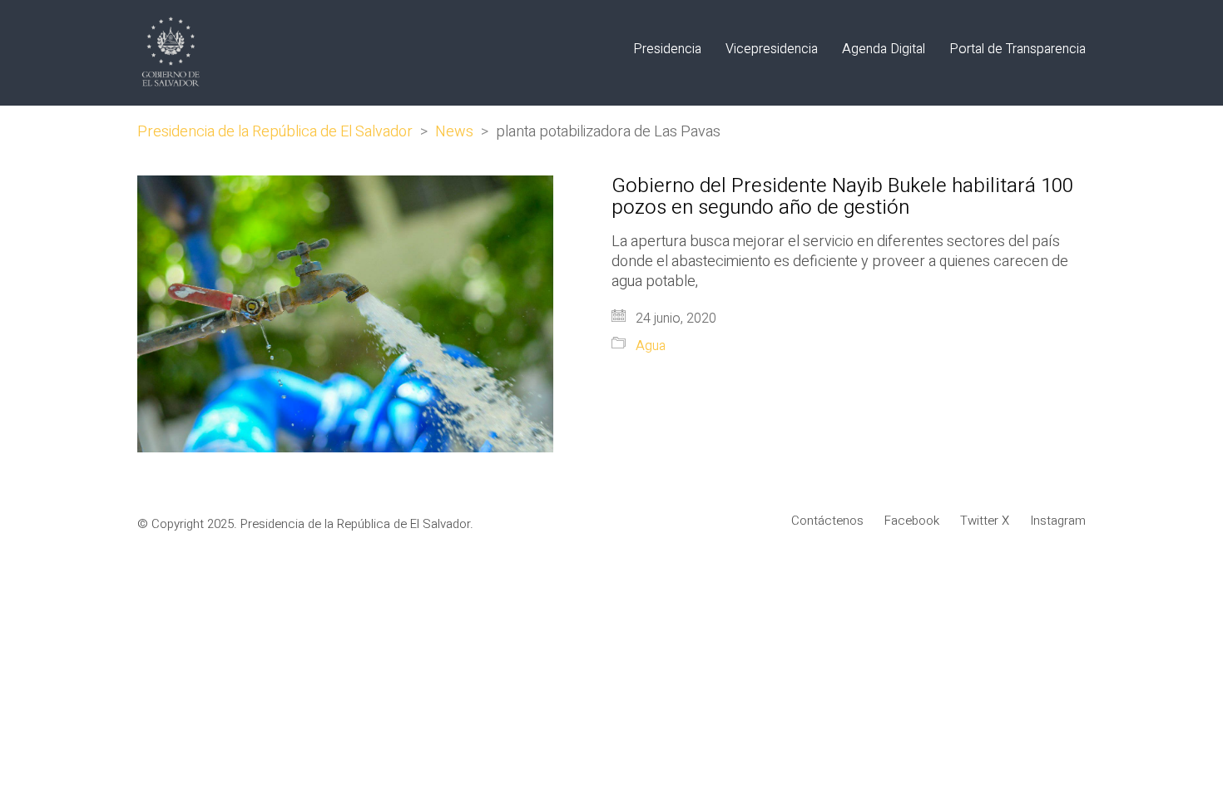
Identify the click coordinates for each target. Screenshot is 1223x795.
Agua (651, 346)
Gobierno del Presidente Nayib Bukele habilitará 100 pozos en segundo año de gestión (842, 197)
